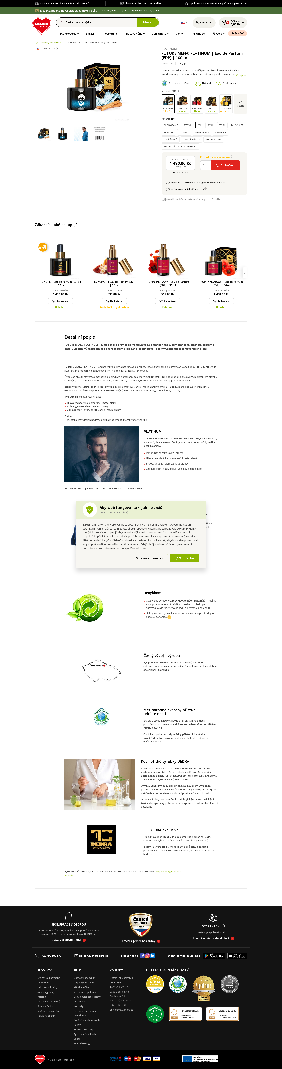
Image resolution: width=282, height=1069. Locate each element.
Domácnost (159, 33)
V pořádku (186, 558)
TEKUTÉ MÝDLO (191, 139)
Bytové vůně (134, 33)
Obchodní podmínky (84, 977)
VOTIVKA (184, 132)
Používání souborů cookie (87, 1020)
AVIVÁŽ (188, 125)
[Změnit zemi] (183, 23)
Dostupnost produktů (48, 1001)
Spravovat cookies (149, 558)
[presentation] (37, 272)
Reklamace (79, 1001)
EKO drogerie (68, 33)
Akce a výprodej (45, 992)
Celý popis (241, 75)
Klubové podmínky (83, 1029)
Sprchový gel (214, 139)
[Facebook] (142, 956)
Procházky (199, 33)
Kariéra (77, 1024)
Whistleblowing (82, 1043)
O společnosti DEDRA (85, 982)
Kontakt (68, 875)
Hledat (148, 22)
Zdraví (90, 33)
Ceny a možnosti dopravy (87, 996)
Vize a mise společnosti (86, 992)
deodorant (171, 125)
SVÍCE (211, 125)
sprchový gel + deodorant (180, 146)
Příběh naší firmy (83, 987)
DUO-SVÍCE (237, 125)
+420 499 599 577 (50, 956)
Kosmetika (110, 33)
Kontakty (78, 1006)
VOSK (222, 125)
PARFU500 (220, 132)
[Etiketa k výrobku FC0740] (100, 134)
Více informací (138, 548)
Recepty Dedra (45, 1006)
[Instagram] (147, 956)
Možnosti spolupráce (48, 1010)
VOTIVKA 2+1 (202, 132)
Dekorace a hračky (47, 987)
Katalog (41, 996)
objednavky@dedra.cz (168, 871)
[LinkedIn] (152, 956)
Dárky (179, 33)
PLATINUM (169, 48)
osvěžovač (170, 139)
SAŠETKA (168, 132)
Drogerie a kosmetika (48, 977)
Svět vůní (238, 33)
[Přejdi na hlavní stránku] (41, 25)
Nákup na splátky (46, 1015)
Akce (219, 33)
